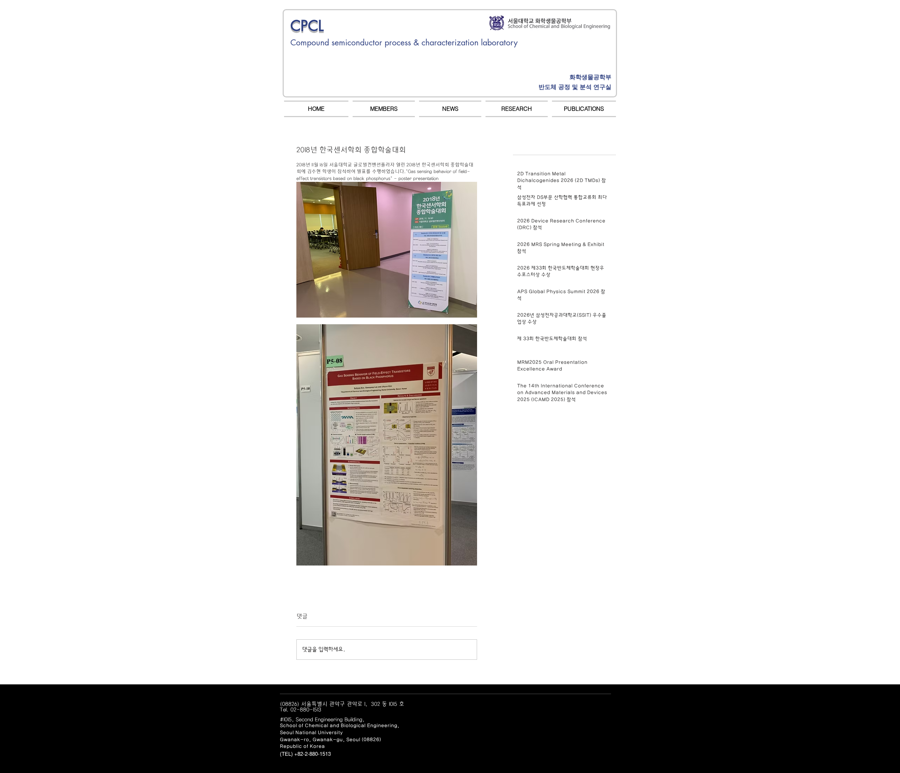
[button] (384, 109)
